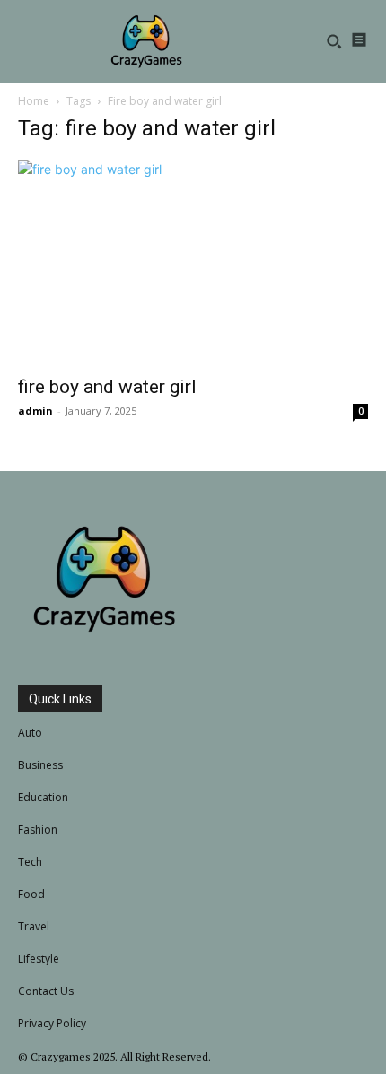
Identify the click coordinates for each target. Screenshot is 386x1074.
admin (35, 410)
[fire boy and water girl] (193, 262)
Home (33, 101)
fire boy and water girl (107, 386)
